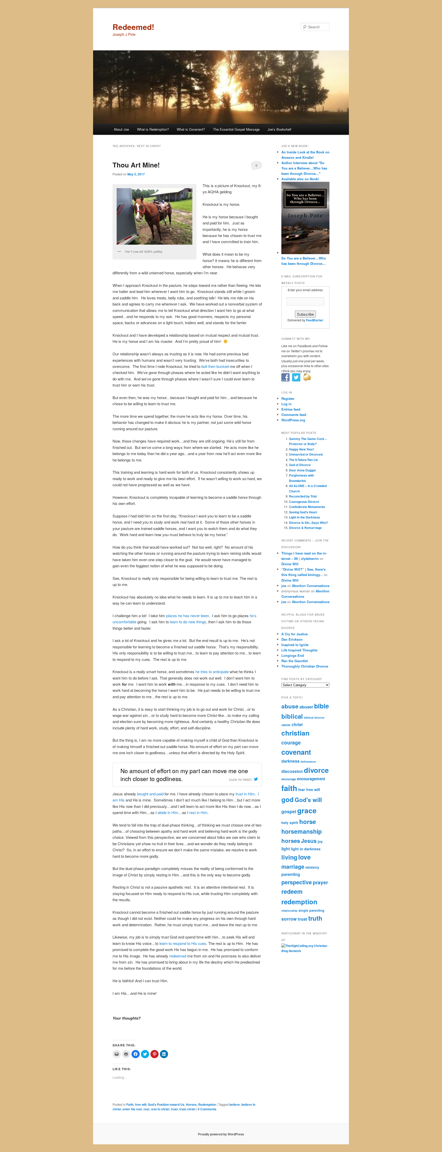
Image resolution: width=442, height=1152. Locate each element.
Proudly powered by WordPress (221, 1134)
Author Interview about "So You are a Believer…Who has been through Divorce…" (304, 168)
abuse (290, 706)
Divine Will (290, 563)
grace (307, 810)
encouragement (311, 779)
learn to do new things (188, 621)
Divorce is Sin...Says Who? (308, 522)
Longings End (292, 655)
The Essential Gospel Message (236, 129)
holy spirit (289, 822)
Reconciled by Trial (303, 496)
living (289, 857)
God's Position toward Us (166, 1104)
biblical (292, 716)
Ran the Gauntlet (294, 660)
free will (140, 1104)
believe (234, 1104)
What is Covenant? (191, 129)
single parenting (311, 910)
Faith (130, 1104)
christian (295, 733)
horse (307, 821)
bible (321, 705)
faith (289, 788)
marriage (292, 867)
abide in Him (168, 812)
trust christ (187, 1109)
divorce (316, 770)
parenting (290, 874)
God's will (308, 800)
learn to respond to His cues (182, 943)
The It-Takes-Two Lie (303, 459)
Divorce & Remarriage (305, 527)
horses (290, 841)
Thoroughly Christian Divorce (304, 666)
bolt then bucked (215, 366)
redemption (299, 901)
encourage (288, 779)
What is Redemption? (153, 129)
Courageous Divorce (304, 501)
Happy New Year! (301, 449)
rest (146, 1109)
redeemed (177, 955)
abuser (306, 707)
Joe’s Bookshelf (279, 129)
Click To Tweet (240, 780)
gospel (288, 811)
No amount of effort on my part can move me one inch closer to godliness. (184, 774)
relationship (289, 910)
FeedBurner (314, 320)
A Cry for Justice (294, 633)
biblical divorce (314, 717)
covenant (296, 752)
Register (287, 398)
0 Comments (256, 166)
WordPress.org (293, 419)
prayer (320, 882)
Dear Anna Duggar (302, 470)
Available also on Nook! (300, 178)
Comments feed (293, 414)
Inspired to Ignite (294, 644)
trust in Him (245, 793)
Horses (191, 1104)
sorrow (289, 919)
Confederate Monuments (307, 506)
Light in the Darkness (304, 517)
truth (315, 918)
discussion (292, 771)
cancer (286, 725)
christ (297, 724)
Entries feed (290, 409)
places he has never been (187, 615)
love (304, 857)
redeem (292, 891)
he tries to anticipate (212, 671)
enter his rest (132, 1109)
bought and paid (150, 793)
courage (291, 742)
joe (283, 585)
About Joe (121, 129)
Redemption (207, 1104)
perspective (296, 882)
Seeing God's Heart (303, 512)
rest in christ (160, 1109)
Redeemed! (133, 26)
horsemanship (301, 831)
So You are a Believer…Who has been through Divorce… (303, 261)
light (285, 849)
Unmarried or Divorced (306, 454)
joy (320, 841)
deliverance (308, 761)
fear (301, 789)
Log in (286, 403)
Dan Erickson (292, 639)
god (287, 799)
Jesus (309, 841)
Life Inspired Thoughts (299, 650)
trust (174, 1109)
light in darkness (306, 848)
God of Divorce (300, 464)
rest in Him (198, 812)
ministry (312, 867)
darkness (290, 761)
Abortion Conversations (310, 585)
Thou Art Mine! (136, 165)
